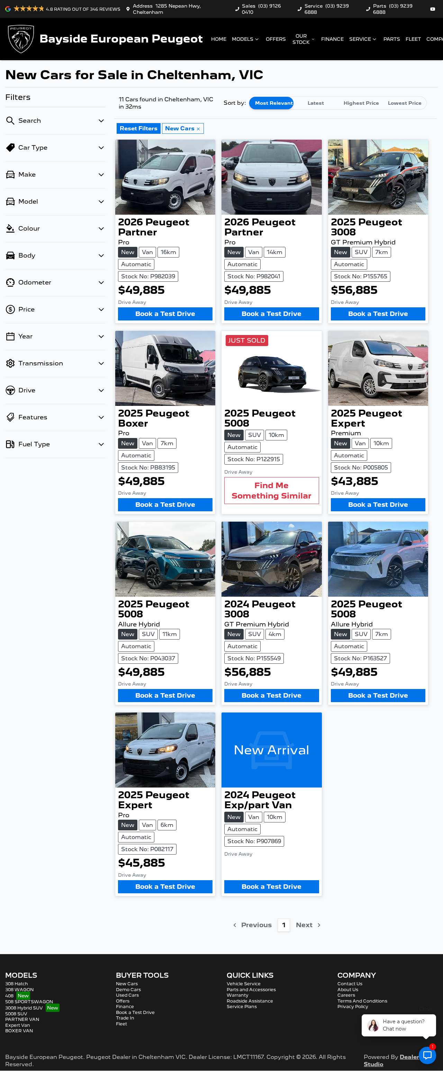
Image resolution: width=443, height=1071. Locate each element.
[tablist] (338, 103)
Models (242, 39)
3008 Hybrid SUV (24, 1008)
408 (9, 995)
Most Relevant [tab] (274, 103)
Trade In (125, 1018)
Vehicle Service (244, 983)
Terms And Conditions (362, 1001)
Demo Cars (128, 989)
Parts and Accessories (251, 989)
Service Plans (242, 1006)
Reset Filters (138, 128)
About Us (347, 989)
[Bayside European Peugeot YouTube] (434, 9)
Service (360, 39)
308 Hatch (16, 983)
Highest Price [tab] (361, 103)
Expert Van (17, 1025)
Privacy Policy (352, 1006)
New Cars (127, 983)
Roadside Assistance (250, 1001)
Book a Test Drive (165, 313)
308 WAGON (19, 989)
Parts (391, 39)
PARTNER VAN (22, 1019)
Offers (276, 39)
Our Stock (301, 39)
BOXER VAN (19, 1030)
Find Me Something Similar (271, 490)
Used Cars (127, 995)
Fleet (413, 39)
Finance (332, 39)
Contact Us (349, 983)
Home (218, 39)
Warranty (237, 995)
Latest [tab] (316, 103)
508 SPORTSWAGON (29, 1001)
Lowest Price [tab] (405, 103)
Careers (346, 995)
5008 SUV (16, 1013)
